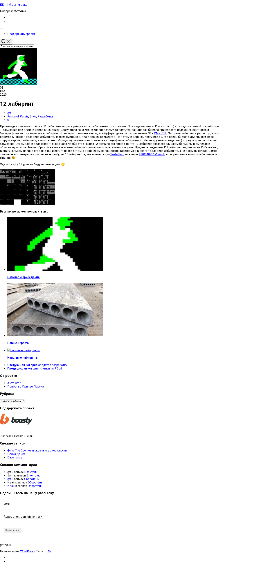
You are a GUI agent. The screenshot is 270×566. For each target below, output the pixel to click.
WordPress (27, 551)
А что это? (14, 383)
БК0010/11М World (152, 154)
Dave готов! (15, 457)
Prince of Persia (17, 116)
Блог (33, 116)
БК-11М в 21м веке (13, 4)
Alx (49, 551)
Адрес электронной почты (23, 516)
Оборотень (31, 479)
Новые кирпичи (18, 343)
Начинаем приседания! (23, 277)
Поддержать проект (21, 34)
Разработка (45, 116)
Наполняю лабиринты (22, 357)
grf (9, 113)
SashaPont (117, 154)
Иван (11, 486)
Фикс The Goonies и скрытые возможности (37, 450)
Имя (7, 504)
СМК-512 (160, 133)
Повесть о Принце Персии (25, 386)
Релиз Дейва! (16, 454)
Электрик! (31, 472)
